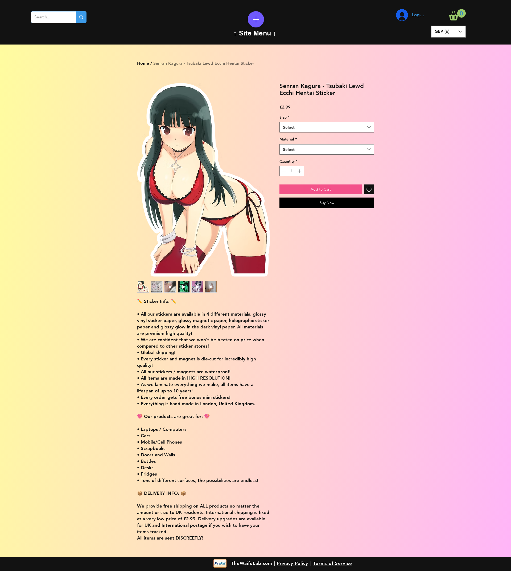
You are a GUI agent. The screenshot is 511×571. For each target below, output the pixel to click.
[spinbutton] (291, 171)
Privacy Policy (292, 563)
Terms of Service (332, 563)
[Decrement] (283, 171)
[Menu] (256, 19)
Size (284, 117)
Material (288, 139)
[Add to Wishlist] (369, 189)
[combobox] (326, 127)
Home (143, 63)
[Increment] (299, 171)
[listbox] (448, 32)
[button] (457, 15)
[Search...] (81, 17)
